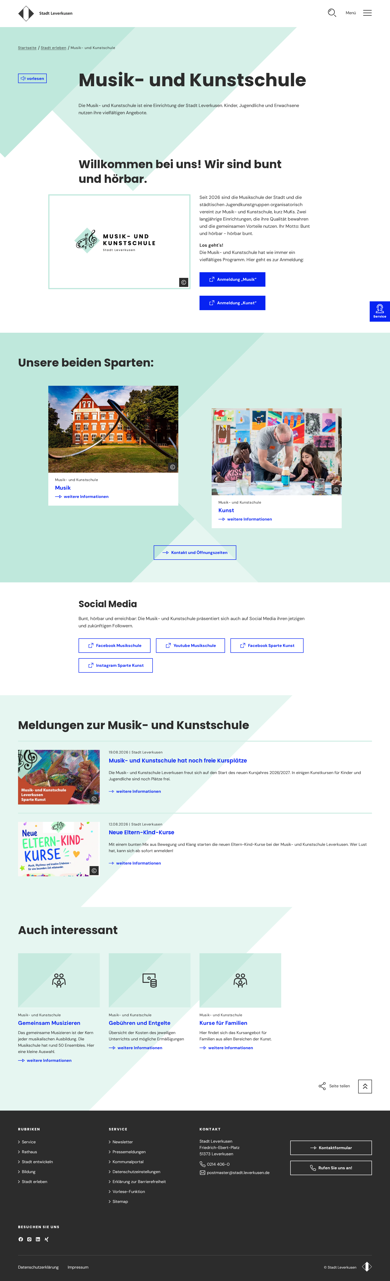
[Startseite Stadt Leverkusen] (367, 1267)
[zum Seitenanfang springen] (365, 1086)
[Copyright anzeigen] (183, 282)
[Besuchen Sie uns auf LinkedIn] (38, 1239)
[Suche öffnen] (332, 13)
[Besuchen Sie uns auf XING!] (46, 1239)
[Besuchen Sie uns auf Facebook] (20, 1239)
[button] (32, 78)
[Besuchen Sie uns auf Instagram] (29, 1239)
